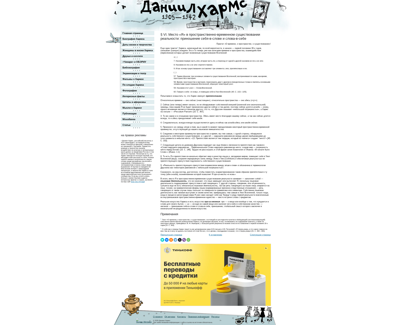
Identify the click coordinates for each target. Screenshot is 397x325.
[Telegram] (175, 240)
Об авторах (170, 317)
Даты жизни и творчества (137, 44)
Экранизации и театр (134, 73)
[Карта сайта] (266, 5)
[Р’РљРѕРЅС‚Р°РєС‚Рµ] (167, 240)
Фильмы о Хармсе (133, 79)
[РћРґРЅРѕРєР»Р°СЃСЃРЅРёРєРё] (171, 240)
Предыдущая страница (171, 235)
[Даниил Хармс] (199, 10)
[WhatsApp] (188, 240)
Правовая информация (198, 317)
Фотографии (130, 90)
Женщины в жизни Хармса (138, 50)
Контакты (181, 317)
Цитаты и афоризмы (134, 102)
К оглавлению (215, 235)
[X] (180, 240)
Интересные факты (134, 96)
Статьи (126, 125)
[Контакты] (266, 11)
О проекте (158, 317)
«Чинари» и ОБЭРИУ (134, 62)
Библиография (131, 67)
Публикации (129, 113)
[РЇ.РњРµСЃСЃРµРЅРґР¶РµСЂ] (162, 240)
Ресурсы (215, 317)
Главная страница (133, 33)
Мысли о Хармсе (132, 107)
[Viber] (184, 240)
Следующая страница (260, 235)
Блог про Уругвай (138, 182)
